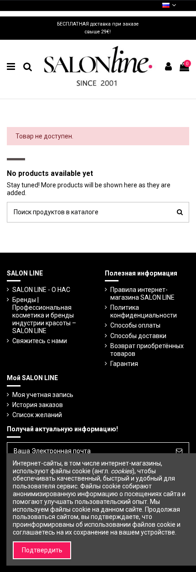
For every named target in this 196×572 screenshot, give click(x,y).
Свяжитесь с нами (39, 340)
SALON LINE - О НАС (41, 289)
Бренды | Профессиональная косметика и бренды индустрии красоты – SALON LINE (44, 315)
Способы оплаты (135, 325)
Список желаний (37, 414)
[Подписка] (179, 451)
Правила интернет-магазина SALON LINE (142, 293)
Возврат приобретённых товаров (147, 349)
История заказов (37, 404)
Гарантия (124, 363)
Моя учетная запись (42, 394)
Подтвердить (42, 550)
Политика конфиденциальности (143, 311)
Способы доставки (138, 335)
